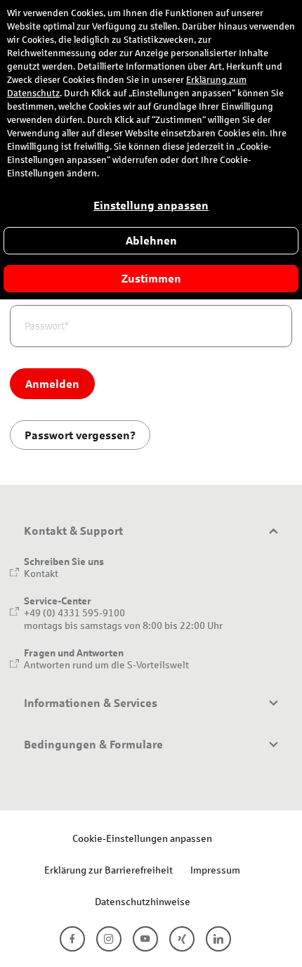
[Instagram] (109, 939)
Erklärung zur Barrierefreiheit (108, 870)
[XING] (182, 939)
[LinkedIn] (218, 939)
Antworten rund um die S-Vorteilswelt (106, 664)
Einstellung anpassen (151, 206)
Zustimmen (151, 279)
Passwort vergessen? (80, 434)
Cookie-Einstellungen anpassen (142, 838)
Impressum (215, 870)
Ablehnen (151, 241)
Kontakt (41, 573)
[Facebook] (72, 939)
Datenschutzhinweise (142, 901)
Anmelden (52, 383)
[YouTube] (145, 939)
